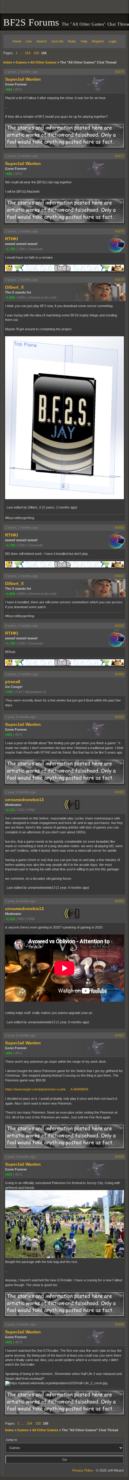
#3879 (119, 279)
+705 (8, 692)
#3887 (119, 1035)
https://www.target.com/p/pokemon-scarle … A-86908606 (46, 1089)
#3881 (119, 576)
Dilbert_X (14, 287)
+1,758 (10, 249)
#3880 (119, 527)
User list (57, 41)
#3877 (119, 156)
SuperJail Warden (23, 79)
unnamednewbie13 (24, 799)
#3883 (119, 674)
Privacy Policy (82, 1470)
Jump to (11, 1439)
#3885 (119, 792)
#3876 (119, 71)
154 (27, 53)
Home (17, 41)
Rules (72, 41)
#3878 (119, 231)
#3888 (119, 1156)
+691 (8, 89)
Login (112, 41)
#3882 (119, 625)
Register (98, 41)
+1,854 (10, 297)
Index (7, 62)
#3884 (119, 717)
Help (84, 41)
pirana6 (12, 681)
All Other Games (43, 62)
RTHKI (11, 238)
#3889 (119, 1324)
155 (36, 53)
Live (29, 41)
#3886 (119, 901)
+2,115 (10, 810)
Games (21, 62)
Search (41, 41)
